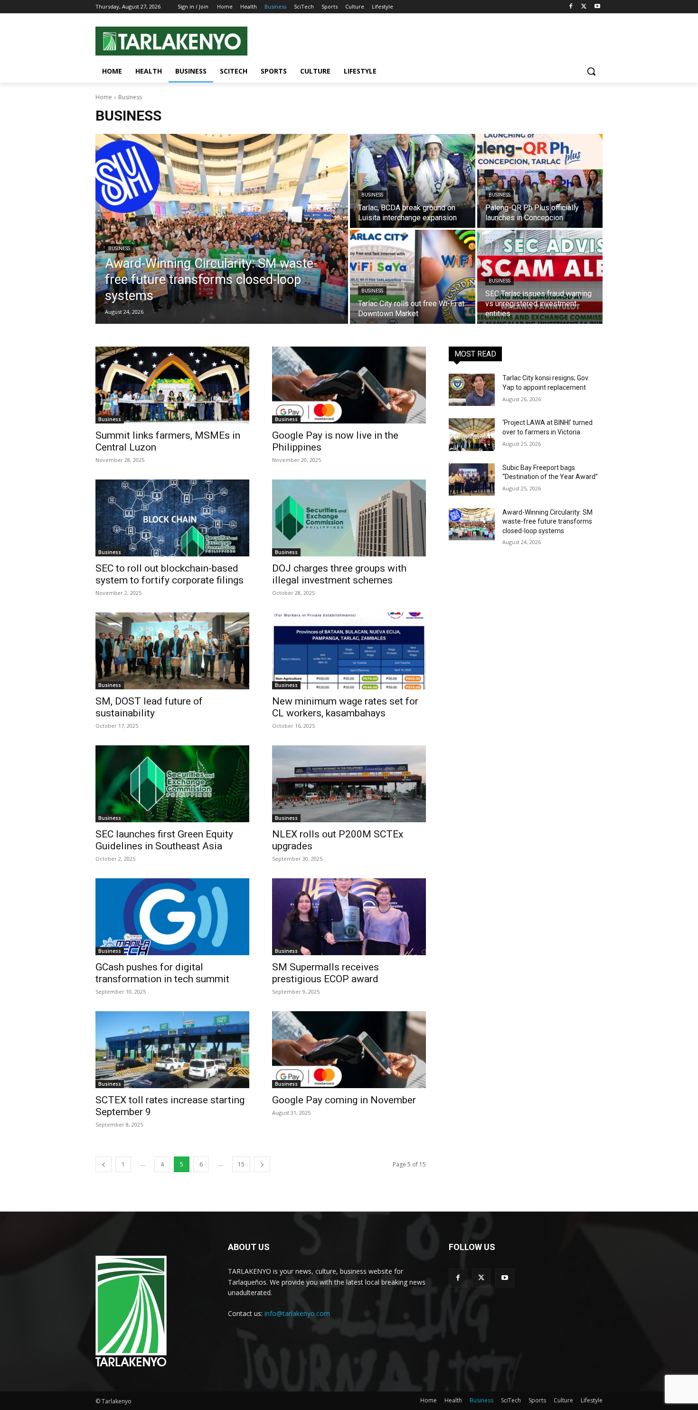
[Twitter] (583, 6)
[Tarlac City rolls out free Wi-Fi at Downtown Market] (412, 277)
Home (103, 97)
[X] (481, 1278)
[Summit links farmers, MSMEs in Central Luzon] (172, 385)
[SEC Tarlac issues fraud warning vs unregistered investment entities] (540, 277)
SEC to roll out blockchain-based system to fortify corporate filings (169, 574)
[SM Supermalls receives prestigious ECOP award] (349, 916)
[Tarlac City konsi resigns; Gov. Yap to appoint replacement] (472, 390)
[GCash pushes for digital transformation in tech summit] (172, 916)
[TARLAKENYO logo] (131, 1312)
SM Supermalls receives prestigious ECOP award (325, 973)
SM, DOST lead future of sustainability (149, 707)
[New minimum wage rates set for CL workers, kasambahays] (349, 650)
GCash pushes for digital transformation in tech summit (162, 973)
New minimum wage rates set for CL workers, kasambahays (345, 707)
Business (119, 248)
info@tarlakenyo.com (297, 1313)
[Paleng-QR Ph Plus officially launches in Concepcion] (540, 181)
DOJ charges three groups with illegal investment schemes (339, 574)
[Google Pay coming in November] (349, 1049)
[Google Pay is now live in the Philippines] (349, 385)
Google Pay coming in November (344, 1100)
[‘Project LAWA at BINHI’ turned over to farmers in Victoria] (472, 434)
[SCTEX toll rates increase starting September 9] (172, 1049)
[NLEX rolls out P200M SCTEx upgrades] (349, 783)
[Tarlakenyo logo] (171, 41)
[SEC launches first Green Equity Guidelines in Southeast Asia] (172, 783)
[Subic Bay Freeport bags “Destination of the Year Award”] (472, 479)
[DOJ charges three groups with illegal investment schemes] (349, 517)
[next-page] (262, 1164)
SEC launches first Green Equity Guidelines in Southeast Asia (164, 840)
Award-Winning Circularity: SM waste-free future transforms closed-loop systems (547, 521)
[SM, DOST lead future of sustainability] (172, 650)
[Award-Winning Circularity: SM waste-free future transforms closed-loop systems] (221, 229)
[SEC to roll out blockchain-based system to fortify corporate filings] (172, 517)
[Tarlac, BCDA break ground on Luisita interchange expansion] (412, 181)
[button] (591, 71)
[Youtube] (597, 6)
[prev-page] (103, 1164)
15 (241, 1164)
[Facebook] (571, 6)
